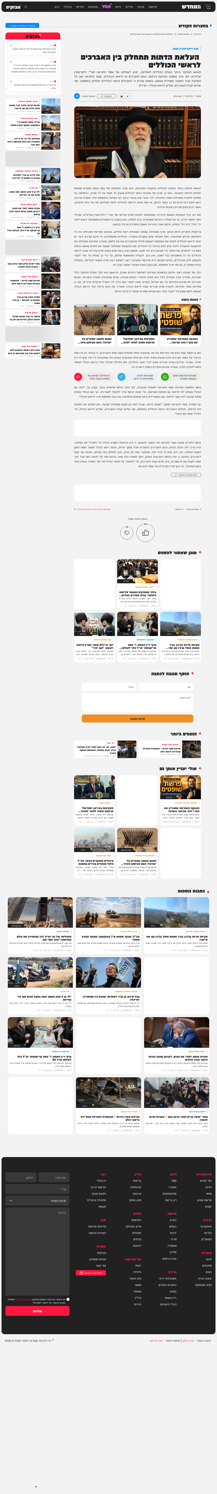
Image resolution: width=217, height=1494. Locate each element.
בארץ (173, 1219)
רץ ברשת (170, 1200)
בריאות (137, 1180)
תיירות (137, 1304)
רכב (56, 6)
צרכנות (137, 1193)
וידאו (118, 6)
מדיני (173, 1239)
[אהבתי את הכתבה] (145, 533)
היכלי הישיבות (168, 1304)
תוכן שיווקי (135, 1200)
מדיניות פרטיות (97, 1226)
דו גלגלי (101, 1180)
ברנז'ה (68, 6)
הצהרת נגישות (97, 1232)
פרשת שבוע (204, 1200)
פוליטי (172, 1252)
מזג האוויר (135, 1278)
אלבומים (136, 1219)
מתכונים (93, 6)
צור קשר (101, 1265)
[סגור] (36, 1487)
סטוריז (172, 1187)
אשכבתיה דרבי (167, 1278)
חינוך (209, 1259)
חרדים (129, 6)
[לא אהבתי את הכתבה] (126, 532)
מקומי (138, 1284)
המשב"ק (206, 1239)
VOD (106, 6)
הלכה (208, 1187)
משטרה (171, 1245)
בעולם (172, 1226)
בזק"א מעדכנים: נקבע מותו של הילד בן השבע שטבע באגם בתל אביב (34, 50)
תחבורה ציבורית (96, 1200)
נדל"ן (138, 1297)
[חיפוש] (26, 7)
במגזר (172, 1291)
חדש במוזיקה (133, 1226)
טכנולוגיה (135, 1187)
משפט (137, 1291)
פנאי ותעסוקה (203, 1284)
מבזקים (101, 1252)
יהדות (173, 1232)
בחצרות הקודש (183, 34)
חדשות (153, 6)
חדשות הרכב (98, 1187)
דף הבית (197, 34)
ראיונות (137, 1245)
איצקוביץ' (206, 1226)
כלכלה (137, 1272)
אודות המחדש (97, 1259)
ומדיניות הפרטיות (23, 1299)
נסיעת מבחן (99, 1193)
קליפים (137, 1239)
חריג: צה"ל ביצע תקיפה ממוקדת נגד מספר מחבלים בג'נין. (35, 86)
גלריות (80, 6)
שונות (208, 1206)
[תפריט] (207, 6)
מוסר (209, 1193)
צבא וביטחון (169, 1258)
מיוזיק (140, 6)
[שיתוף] (11, 45)
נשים (209, 1272)
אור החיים (206, 1180)
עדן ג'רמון (188, 1340)
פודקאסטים (169, 1193)
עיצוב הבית (205, 1278)
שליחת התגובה (137, 718)
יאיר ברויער (156, 1340)
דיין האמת (170, 1297)
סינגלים (136, 1232)
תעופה (102, 1206)
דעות (138, 1265)
